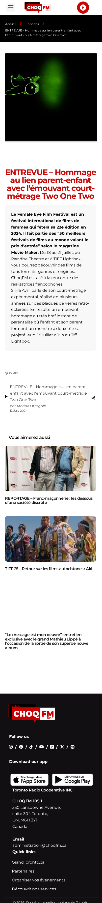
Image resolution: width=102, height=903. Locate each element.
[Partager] (93, 398)
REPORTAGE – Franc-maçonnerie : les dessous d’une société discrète (48, 500)
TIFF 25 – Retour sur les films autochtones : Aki (48, 568)
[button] (10, 7)
